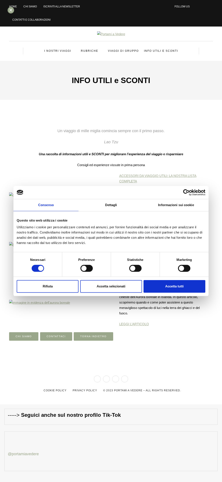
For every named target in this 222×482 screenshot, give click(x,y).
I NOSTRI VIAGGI (57, 50)
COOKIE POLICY (55, 390)
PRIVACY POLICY (85, 390)
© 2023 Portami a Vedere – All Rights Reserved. (142, 390)
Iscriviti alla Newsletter (61, 6)
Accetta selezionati (111, 286)
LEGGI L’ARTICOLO (134, 324)
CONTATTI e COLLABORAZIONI (31, 19)
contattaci (56, 336)
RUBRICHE (89, 50)
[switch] (86, 268)
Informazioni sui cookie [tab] (176, 205)
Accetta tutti (174, 286)
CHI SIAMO (30, 6)
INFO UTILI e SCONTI (161, 50)
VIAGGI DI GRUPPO (123, 50)
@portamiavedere (23, 454)
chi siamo (24, 336)
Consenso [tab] (46, 205)
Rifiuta (48, 286)
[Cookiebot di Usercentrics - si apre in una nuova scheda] (186, 192)
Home (13, 6)
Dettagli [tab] (111, 205)
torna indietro (93, 336)
